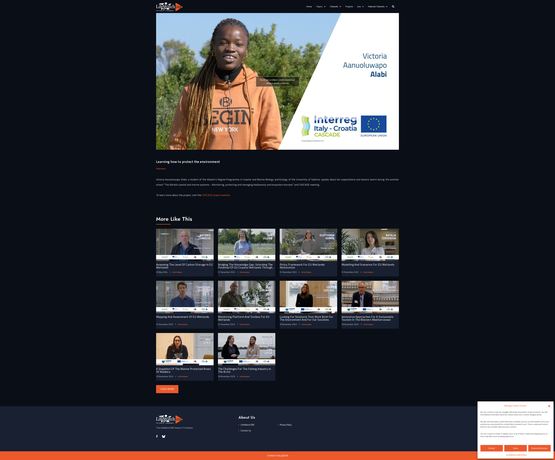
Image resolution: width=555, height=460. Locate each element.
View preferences (539, 448)
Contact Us (246, 430)
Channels (334, 6)
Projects (349, 6)
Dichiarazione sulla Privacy (516, 454)
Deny (515, 448)
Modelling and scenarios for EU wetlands (368, 264)
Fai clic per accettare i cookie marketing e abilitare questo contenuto (277, 81)
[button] (549, 405)
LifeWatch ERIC (248, 424)
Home (309, 6)
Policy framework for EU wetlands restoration (302, 266)
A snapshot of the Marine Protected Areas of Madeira (183, 370)
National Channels (376, 6)
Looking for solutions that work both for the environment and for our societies (306, 318)
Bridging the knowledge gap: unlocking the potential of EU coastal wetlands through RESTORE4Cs (245, 267)
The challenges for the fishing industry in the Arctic (244, 370)
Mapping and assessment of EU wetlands (182, 316)
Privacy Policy (286, 424)
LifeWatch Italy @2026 (277, 455)
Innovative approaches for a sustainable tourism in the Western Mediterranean (368, 318)
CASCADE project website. (216, 195)
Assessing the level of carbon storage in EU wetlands (184, 266)
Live (359, 6)
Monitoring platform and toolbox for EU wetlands (244, 318)
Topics (319, 6)
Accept (492, 448)
